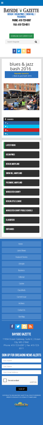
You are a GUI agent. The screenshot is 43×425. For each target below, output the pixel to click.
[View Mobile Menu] (21, 3)
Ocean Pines (10, 155)
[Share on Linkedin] (7, 133)
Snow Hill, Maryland (14, 173)
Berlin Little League (14, 201)
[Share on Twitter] (7, 126)
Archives (21, 303)
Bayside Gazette (21, 73)
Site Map (21, 316)
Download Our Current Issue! (21, 36)
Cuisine (21, 283)
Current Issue (21, 296)
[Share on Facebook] (7, 123)
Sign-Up (22, 388)
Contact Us (21, 310)
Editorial (21, 276)
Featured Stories (21, 257)
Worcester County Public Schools (19, 210)
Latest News (11, 145)
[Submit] (36, 41)
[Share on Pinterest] (7, 130)
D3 (20, 397)
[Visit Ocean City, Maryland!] (21, 404)
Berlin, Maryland (12, 164)
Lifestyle (21, 263)
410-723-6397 (25, 20)
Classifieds (10, 220)
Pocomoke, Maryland (14, 183)
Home (21, 243)
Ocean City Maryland (29, 397)
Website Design (11, 397)
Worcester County (13, 192)
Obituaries (10, 229)
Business (21, 270)
